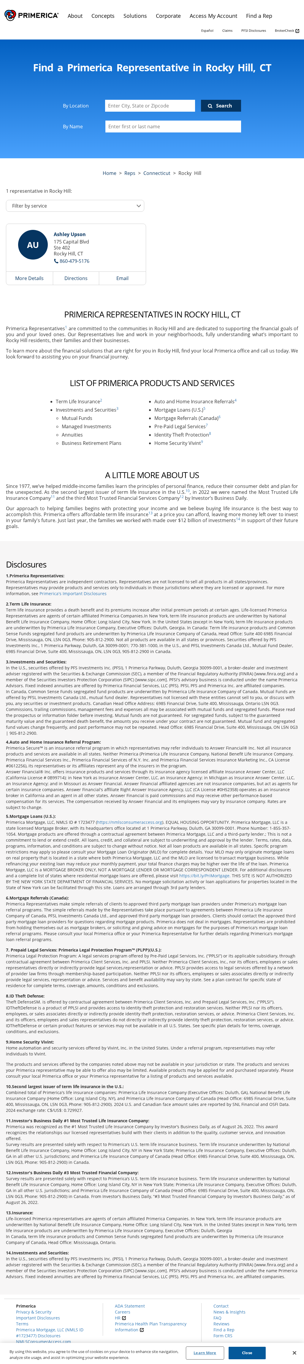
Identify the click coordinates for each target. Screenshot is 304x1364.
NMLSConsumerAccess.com (43, 1341)
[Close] (294, 1352)
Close (247, 1352)
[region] (152, 1353)
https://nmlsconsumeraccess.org (129, 822)
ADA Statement (130, 1306)
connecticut (156, 173)
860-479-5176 (74, 261)
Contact (221, 1306)
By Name (73, 126)
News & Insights (229, 1312)
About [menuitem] (75, 15)
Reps (129, 173)
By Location (76, 105)
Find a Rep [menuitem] (259, 15)
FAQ (217, 1318)
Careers (122, 1312)
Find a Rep (224, 1330)
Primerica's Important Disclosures (73, 593)
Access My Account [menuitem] (213, 15)
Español (207, 30)
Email (122, 278)
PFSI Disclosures (253, 30)
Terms (22, 1324)
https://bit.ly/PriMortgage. (205, 875)
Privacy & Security (33, 1312)
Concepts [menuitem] (103, 15)
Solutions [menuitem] (135, 15)
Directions (76, 278)
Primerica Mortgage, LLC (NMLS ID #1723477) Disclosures (49, 1332)
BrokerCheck (285, 30)
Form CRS (222, 1335)
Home (109, 173)
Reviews (221, 1324)
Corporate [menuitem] (168, 15)
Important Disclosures (38, 1318)
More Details (29, 278)
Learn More (205, 1352)
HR (118, 1318)
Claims (227, 30)
